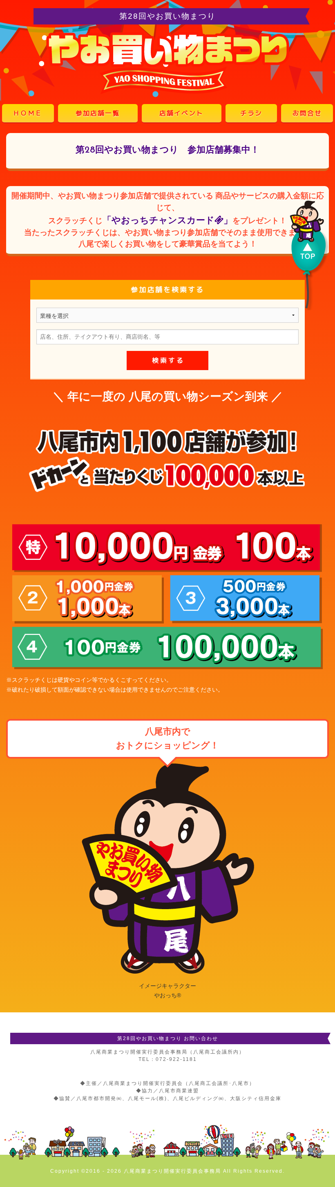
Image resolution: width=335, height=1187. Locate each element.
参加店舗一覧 (98, 113)
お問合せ (307, 113)
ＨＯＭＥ (27, 113)
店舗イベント (181, 113)
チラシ (251, 113)
